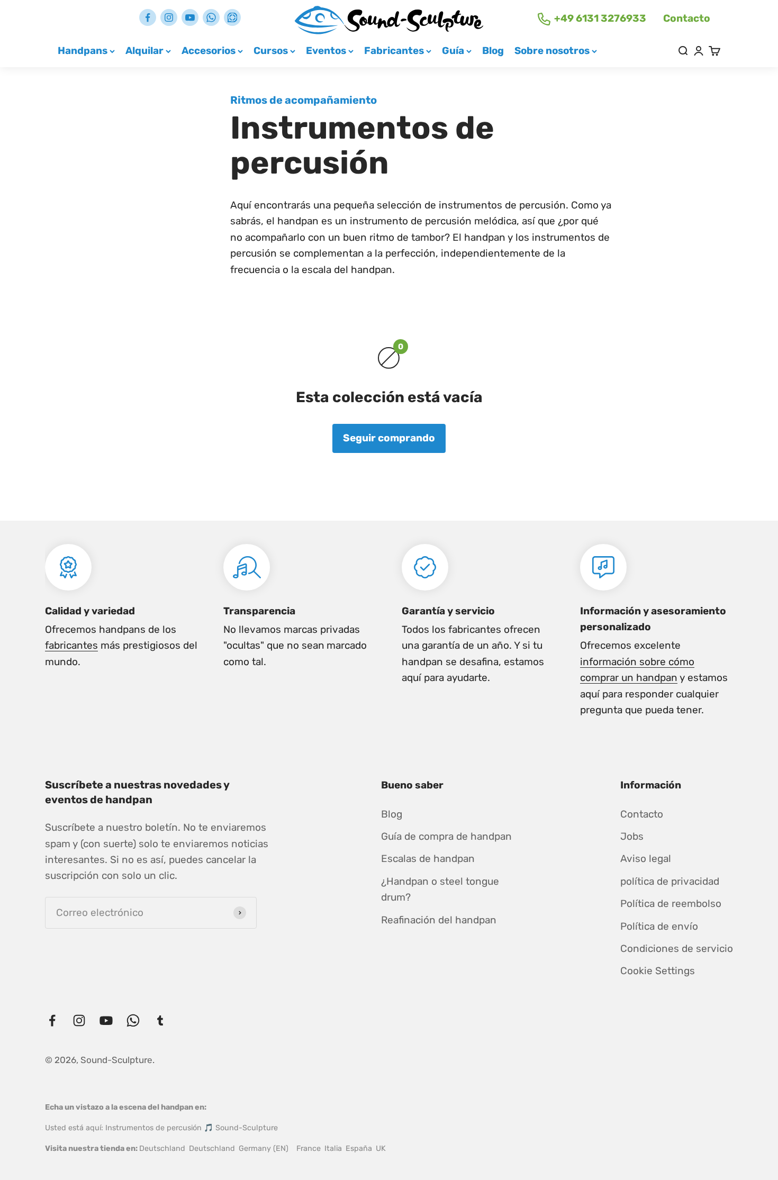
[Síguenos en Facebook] (147, 17)
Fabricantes (394, 50)
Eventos (326, 50)
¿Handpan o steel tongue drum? (440, 889)
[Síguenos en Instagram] (168, 17)
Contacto (686, 18)
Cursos (271, 50)
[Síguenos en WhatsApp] (211, 17)
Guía (453, 50)
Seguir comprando (389, 438)
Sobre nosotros (552, 50)
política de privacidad (669, 881)
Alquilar (144, 50)
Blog (493, 50)
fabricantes (71, 645)
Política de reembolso (670, 903)
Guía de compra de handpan (446, 836)
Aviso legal (645, 858)
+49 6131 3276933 (600, 18)
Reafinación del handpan (438, 920)
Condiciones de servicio (676, 948)
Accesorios (209, 50)
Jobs (632, 836)
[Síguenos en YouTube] (190, 17)
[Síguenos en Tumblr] (232, 17)
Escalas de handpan (428, 858)
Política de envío (659, 926)
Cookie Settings (657, 971)
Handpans (82, 50)
